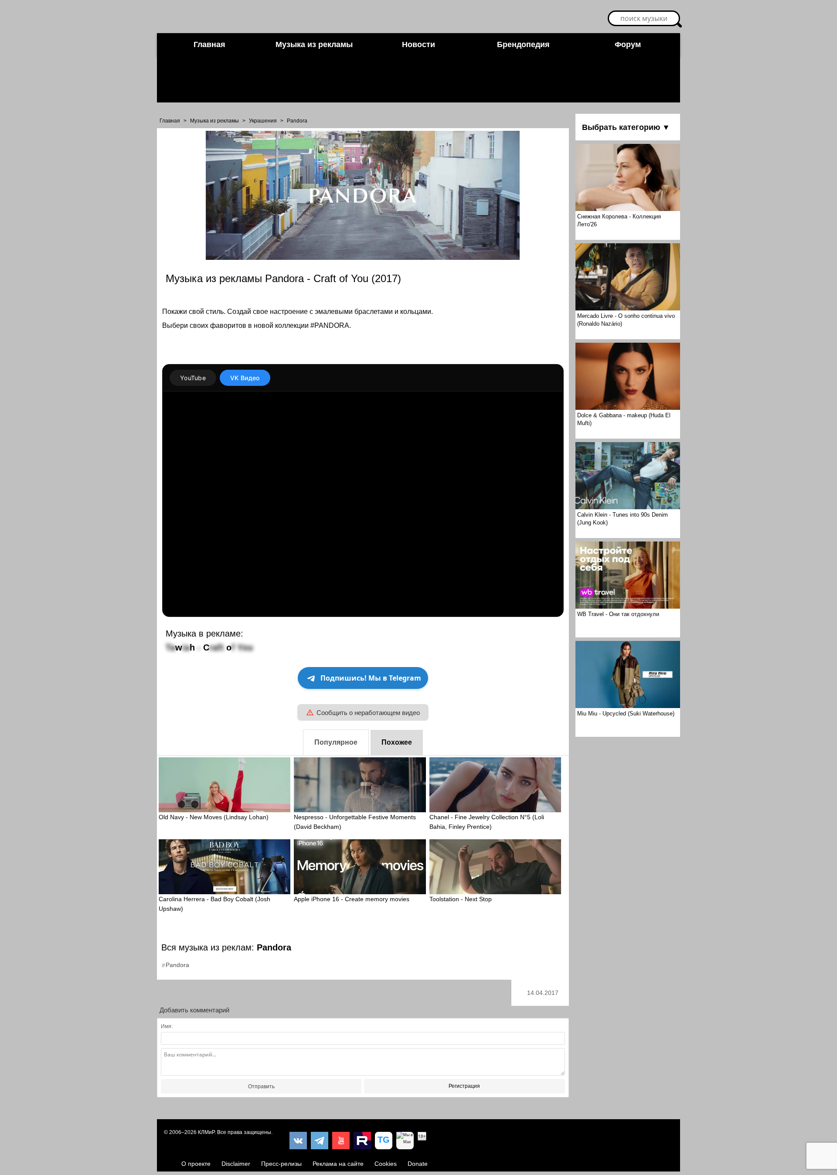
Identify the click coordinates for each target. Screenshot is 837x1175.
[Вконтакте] (298, 1140)
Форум (628, 44)
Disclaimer (235, 1163)
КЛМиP (206, 1132)
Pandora (297, 121)
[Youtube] (341, 1140)
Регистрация (464, 1086)
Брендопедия (523, 44)
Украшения (263, 121)
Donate (418, 1163)
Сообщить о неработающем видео (368, 712)
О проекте (196, 1163)
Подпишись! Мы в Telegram (370, 678)
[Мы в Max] (405, 1140)
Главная (209, 44)
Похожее (396, 742)
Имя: (167, 1026)
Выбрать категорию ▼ (626, 127)
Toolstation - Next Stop (460, 899)
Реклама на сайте (338, 1163)
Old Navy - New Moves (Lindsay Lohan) (214, 817)
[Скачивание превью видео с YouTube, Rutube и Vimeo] (383, 1140)
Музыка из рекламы (314, 44)
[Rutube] (362, 1140)
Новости (418, 44)
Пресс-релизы (281, 1163)
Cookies (385, 1163)
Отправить (261, 1086)
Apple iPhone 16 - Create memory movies (351, 899)
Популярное (335, 742)
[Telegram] (319, 1140)
